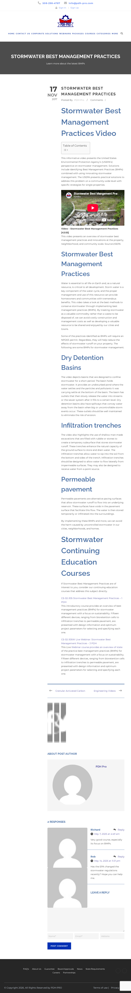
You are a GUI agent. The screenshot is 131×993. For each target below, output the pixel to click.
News (79, 969)
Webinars (65, 34)
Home (11, 34)
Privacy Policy (119, 987)
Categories (104, 34)
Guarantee (49, 969)
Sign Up (74, 7)
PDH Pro (79, 100)
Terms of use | (101, 987)
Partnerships (69, 972)
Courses (90, 34)
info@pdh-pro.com (81, 3)
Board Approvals (66, 969)
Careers (56, 972)
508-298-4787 (51, 3)
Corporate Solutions (44, 34)
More (115, 34)
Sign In (62, 7)
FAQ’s (26, 969)
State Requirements (95, 969)
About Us (36, 969)
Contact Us (23, 34)
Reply (121, 829)
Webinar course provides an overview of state (96, 647)
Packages (78, 34)
